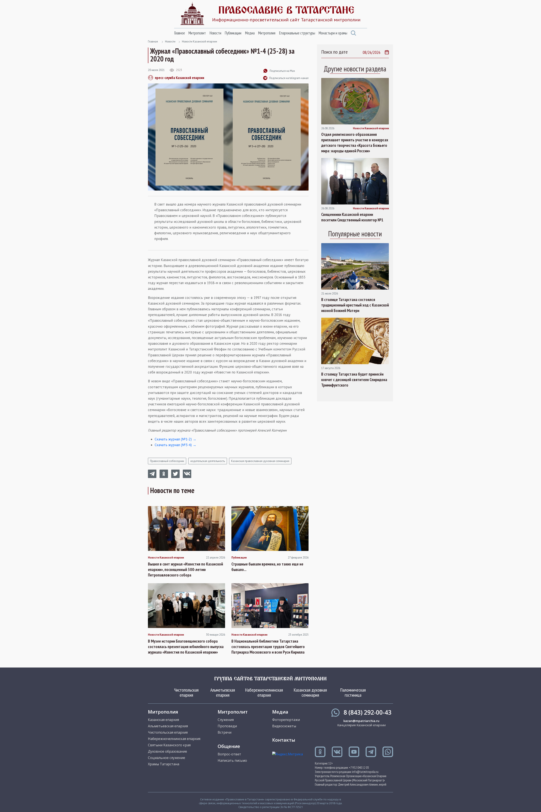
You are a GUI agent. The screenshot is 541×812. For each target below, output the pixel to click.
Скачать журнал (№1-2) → (175, 439)
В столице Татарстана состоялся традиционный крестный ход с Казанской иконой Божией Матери (355, 305)
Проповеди (227, 726)
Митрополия (266, 32)
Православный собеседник (167, 461)
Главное (179, 32)
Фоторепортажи (286, 720)
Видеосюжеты (284, 726)
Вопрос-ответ (229, 754)
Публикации (233, 32)
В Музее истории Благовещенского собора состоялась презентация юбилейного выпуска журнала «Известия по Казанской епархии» (186, 646)
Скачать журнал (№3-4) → (175, 445)
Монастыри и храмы (332, 32)
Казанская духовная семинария (310, 692)
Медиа (250, 32)
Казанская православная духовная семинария (260, 461)
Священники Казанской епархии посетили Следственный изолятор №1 (352, 217)
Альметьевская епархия (222, 692)
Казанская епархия (163, 720)
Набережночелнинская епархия (264, 692)
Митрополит (197, 32)
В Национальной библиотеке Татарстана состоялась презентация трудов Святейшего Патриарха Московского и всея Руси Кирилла (268, 646)
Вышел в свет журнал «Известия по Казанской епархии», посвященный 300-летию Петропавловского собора (185, 569)
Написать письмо (232, 760)
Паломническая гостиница (353, 692)
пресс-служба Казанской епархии (179, 77)
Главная (153, 41)
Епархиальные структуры (297, 32)
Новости (215, 32)
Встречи (224, 732)
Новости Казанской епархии (199, 41)
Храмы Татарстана (163, 764)
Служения (226, 720)
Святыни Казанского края (169, 745)
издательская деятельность (207, 461)
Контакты (283, 740)
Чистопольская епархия (186, 692)
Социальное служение (166, 758)
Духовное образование (167, 751)
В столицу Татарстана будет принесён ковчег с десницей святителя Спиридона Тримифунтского (354, 379)
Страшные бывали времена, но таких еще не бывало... (267, 566)
